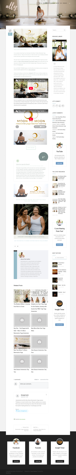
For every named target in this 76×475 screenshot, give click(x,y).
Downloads (65, 3)
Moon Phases (14, 20)
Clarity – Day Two (61, 285)
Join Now (16, 461)
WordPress (8, 473)
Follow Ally (59, 324)
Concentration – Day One (61, 263)
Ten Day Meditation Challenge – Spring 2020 (62, 271)
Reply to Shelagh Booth (22, 410)
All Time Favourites (59, 257)
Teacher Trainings (46, 3)
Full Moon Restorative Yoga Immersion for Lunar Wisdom (61, 192)
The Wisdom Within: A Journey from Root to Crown (62, 177)
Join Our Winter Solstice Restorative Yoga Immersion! (59, 126)
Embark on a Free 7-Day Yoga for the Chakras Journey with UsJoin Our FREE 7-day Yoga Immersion (62, 210)
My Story (59, 244)
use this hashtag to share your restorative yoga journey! (31, 240)
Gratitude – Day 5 (61, 292)
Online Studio (52, 3)
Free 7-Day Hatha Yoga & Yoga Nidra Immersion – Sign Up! (62, 200)
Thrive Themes (33, 471)
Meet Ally (40, 3)
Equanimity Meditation (60, 279)
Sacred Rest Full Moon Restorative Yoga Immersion (61, 185)
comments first (44, 379)
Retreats (57, 3)
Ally (8, 20)
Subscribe (59, 163)
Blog (61, 3)
